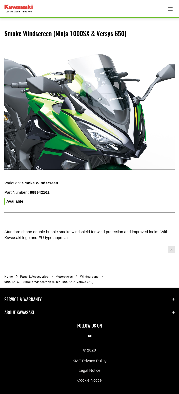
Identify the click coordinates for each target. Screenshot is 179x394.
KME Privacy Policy (89, 360)
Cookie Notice (89, 380)
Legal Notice (89, 370)
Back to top (171, 249)
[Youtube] (90, 336)
